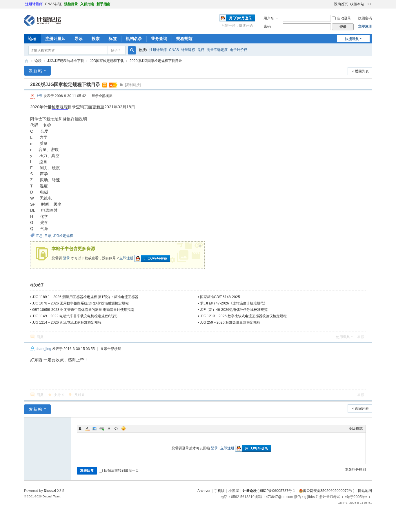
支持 (59, 395)
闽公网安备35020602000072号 (327, 491)
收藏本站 (357, 4)
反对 (79, 395)
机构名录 (134, 38)
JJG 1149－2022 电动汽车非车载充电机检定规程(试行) (74, 316)
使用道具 (343, 337)
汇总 (39, 236)
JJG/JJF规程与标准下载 (65, 61)
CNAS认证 (53, 4)
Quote (109, 428)
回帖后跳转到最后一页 (121, 470)
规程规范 (184, 38)
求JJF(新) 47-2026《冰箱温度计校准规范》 (233, 303)
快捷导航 (352, 39)
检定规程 (60, 107)
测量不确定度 (217, 50)
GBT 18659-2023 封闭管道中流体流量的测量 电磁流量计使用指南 (83, 310)
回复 (40, 337)
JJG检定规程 (63, 236)
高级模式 (356, 428)
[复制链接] (133, 85)
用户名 (269, 18)
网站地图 (365, 491)
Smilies (123, 428)
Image (94, 428)
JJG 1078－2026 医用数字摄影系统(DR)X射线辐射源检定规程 (80, 303)
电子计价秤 (238, 50)
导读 (79, 38)
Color (87, 428)
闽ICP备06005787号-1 (277, 491)
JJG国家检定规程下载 (107, 61)
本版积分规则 (355, 470)
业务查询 (159, 38)
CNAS (174, 50)
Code (116, 428)
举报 (360, 337)
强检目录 (71, 4)
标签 (113, 38)
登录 (66, 258)
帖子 (114, 50)
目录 (47, 236)
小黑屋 (233, 491)
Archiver (203, 491)
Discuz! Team (51, 496)
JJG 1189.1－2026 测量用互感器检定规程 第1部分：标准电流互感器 (85, 297)
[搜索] (132, 50)
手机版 (219, 491)
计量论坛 (26, 61)
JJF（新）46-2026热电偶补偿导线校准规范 (234, 310)
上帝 (39, 96)
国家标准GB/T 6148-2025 (220, 297)
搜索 (96, 38)
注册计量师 (34, 4)
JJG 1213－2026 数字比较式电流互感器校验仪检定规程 (243, 316)
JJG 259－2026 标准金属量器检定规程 (230, 322)
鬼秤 (200, 50)
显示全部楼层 (102, 96)
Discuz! (50, 491)
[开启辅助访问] (331, 4)
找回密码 (365, 18)
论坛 (32, 38)
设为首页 (341, 4)
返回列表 (362, 71)
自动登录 (344, 18)
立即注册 (365, 26)
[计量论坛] (42, 21)
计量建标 (188, 50)
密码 (267, 26)
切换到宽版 (369, 4)
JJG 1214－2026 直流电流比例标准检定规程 (66, 322)
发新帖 (36, 70)
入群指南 (87, 4)
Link (102, 428)
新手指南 (103, 4)
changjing (43, 349)
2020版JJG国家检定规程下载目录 (156, 61)
